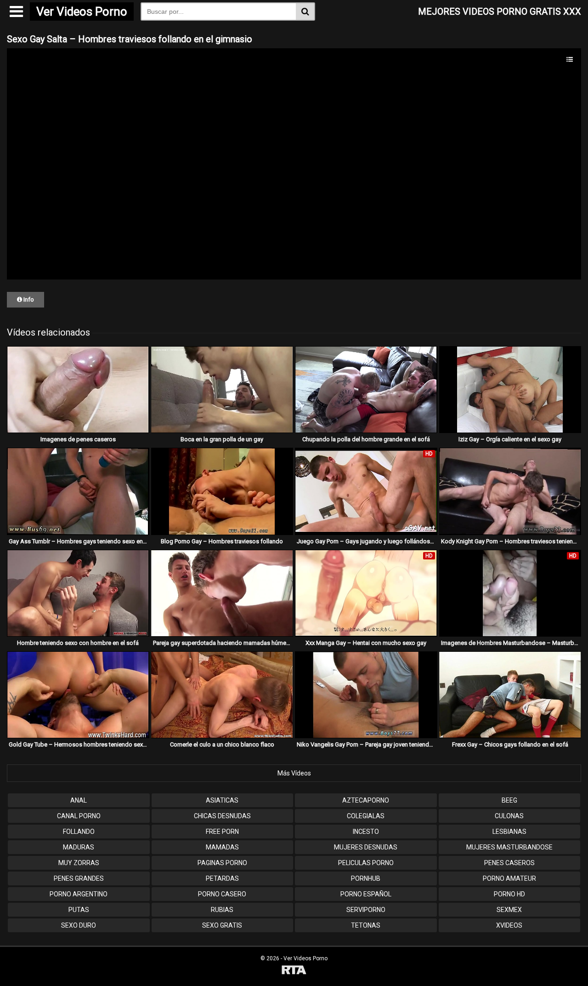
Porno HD (509, 894)
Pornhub (365, 878)
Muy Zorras (78, 862)
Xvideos (509, 925)
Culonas (509, 816)
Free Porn (222, 831)
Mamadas (222, 847)
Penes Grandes (79, 878)
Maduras (78, 847)
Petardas (222, 878)
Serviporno (365, 909)
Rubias (222, 909)
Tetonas (365, 925)
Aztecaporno (365, 800)
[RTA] (294, 971)
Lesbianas (509, 831)
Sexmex (509, 909)
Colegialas (365, 816)
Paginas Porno (222, 862)
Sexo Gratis (222, 925)
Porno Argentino (78, 894)
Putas (78, 909)
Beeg (509, 800)
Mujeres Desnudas (365, 847)
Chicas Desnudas (222, 816)
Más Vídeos (294, 773)
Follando (79, 831)
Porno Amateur (509, 878)
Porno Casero (222, 894)
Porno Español (365, 894)
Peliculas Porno (366, 862)
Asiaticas (222, 800)
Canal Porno (79, 816)
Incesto (366, 831)
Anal (78, 800)
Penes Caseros (509, 862)
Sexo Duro (78, 925)
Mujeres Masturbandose (509, 847)
